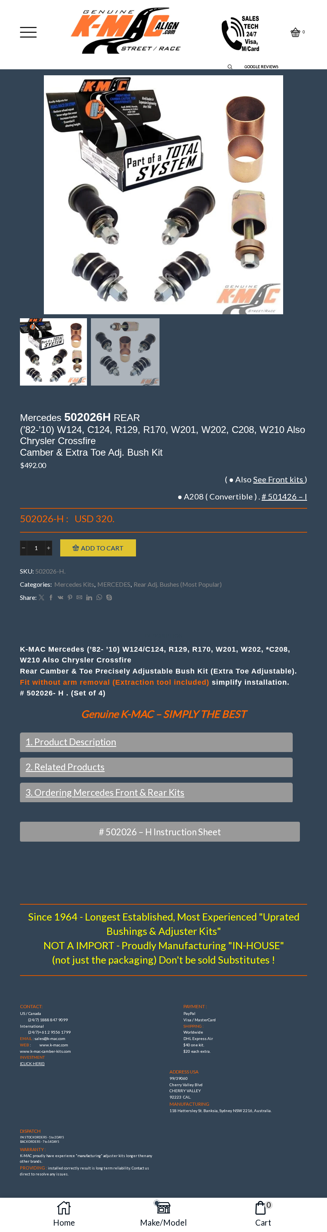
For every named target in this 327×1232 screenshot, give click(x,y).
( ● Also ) (266, 479)
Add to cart (102, 548)
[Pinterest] (70, 597)
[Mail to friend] (79, 597)
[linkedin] (89, 597)
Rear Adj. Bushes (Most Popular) (178, 584)
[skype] (108, 597)
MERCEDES (113, 584)
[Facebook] (51, 597)
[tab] (164, 636)
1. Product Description (71, 741)
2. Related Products (65, 766)
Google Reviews (261, 67)
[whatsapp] (99, 597)
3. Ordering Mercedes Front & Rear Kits (105, 792)
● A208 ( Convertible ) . (242, 496)
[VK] (60, 597)
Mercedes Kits (74, 584)
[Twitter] (41, 597)
